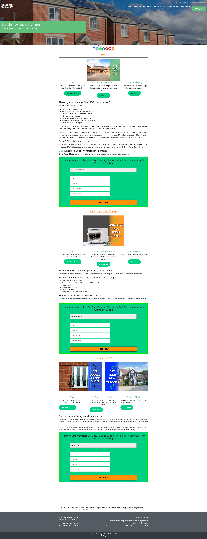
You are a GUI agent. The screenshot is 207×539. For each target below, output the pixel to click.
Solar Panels (172, 6)
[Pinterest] (106, 48)
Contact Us (103, 264)
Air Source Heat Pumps (142, 6)
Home (129, 6)
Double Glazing (159, 6)
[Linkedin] (103, 48)
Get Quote (134, 262)
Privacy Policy (114, 534)
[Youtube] (109, 48)
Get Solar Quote (72, 262)
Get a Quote (198, 9)
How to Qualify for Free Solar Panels (136, 525)
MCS (61, 151)
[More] (113, 48)
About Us (178, 2)
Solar (72, 82)
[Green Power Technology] (7, 6)
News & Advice (186, 6)
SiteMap (103, 536)
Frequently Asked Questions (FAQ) (194, 2)
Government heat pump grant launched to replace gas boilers (128, 521)
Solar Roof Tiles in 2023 (140, 523)
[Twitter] (97, 48)
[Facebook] (94, 48)
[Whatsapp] (100, 48)
